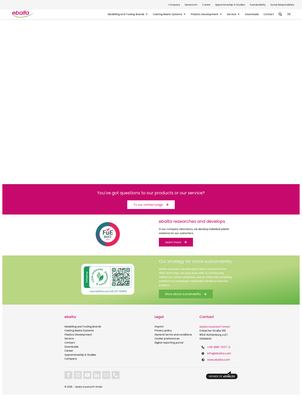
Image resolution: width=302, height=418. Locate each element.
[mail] (106, 375)
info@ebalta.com (219, 353)
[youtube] (87, 375)
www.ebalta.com (218, 360)
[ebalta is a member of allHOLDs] (222, 372)
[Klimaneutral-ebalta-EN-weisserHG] (107, 265)
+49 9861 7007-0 (218, 347)
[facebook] (68, 375)
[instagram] (78, 375)
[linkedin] (97, 375)
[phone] (116, 375)
